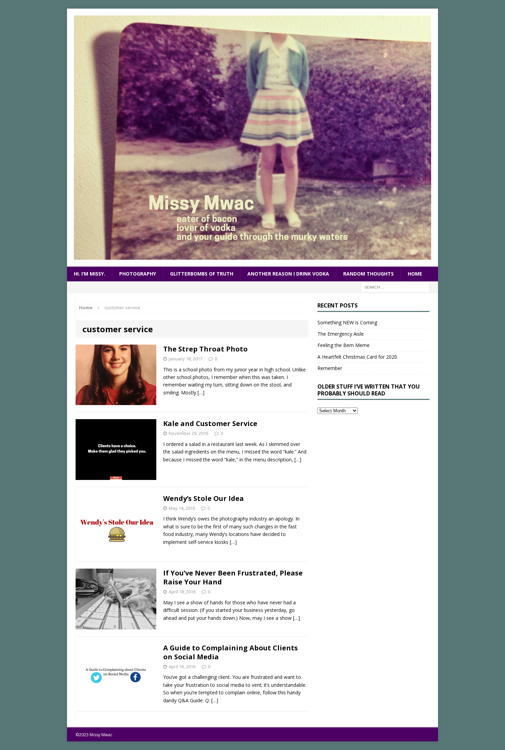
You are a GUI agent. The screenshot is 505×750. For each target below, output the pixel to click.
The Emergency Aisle (340, 334)
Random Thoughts (368, 273)
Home (415, 273)
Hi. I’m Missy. (89, 273)
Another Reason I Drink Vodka (288, 273)
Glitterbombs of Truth (201, 273)
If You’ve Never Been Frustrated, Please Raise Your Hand (233, 577)
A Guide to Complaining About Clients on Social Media (230, 652)
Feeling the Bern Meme (343, 345)
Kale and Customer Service (210, 423)
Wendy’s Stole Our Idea (203, 498)
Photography (137, 273)
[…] (201, 392)
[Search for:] (395, 286)
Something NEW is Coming (347, 322)
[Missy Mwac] (252, 138)
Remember (329, 368)
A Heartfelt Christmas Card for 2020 (357, 357)
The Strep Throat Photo (205, 349)
